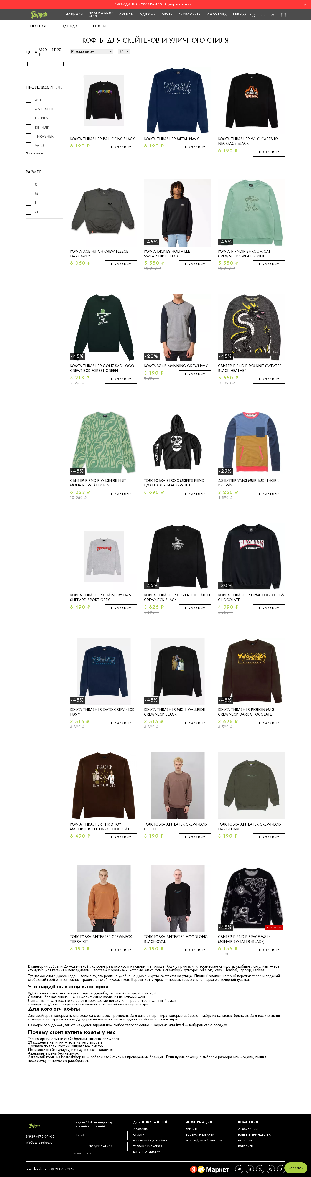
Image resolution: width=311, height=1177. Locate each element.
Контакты (245, 1146)
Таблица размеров (147, 1146)
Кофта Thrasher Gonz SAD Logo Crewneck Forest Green (102, 368)
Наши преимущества (254, 1134)
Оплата (139, 1134)
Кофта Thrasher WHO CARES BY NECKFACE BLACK (248, 141)
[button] (252, 15)
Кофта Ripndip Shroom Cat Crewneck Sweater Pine (244, 254)
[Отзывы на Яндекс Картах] (209, 1169)
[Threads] (271, 1169)
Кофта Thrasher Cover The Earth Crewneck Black (177, 597)
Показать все (34, 153)
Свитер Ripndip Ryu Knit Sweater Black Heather (250, 368)
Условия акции (82, 1153)
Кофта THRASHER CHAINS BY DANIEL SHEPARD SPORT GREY (103, 597)
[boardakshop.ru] (39, 15)
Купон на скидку (146, 1152)
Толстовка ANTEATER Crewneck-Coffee (175, 827)
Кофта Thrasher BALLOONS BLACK (102, 139)
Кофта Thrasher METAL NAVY (171, 139)
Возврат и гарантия (201, 1134)
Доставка (141, 1129)
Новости (245, 1140)
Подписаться (100, 1146)
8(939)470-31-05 (40, 1136)
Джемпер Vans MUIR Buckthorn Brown (248, 483)
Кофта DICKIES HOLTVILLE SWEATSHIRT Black (167, 254)
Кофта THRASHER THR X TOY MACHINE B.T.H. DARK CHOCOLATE (101, 827)
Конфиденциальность (204, 1140)
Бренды (240, 15)
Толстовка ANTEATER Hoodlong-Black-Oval (176, 939)
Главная (38, 26)
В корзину (121, 147)
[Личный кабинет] (273, 15)
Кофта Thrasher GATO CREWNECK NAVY (102, 712)
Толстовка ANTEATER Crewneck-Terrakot (101, 939)
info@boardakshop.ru (39, 1142)
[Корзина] (283, 15)
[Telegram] (250, 1169)
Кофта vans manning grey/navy (176, 366)
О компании (248, 1129)
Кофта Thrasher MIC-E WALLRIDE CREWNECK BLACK (174, 712)
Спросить (295, 1168)
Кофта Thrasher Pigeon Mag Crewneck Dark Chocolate (246, 712)
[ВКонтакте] (239, 1169)
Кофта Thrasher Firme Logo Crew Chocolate (251, 597)
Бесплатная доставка (150, 1140)
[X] (260, 1169)
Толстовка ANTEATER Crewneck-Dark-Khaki (249, 827)
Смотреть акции (178, 4)
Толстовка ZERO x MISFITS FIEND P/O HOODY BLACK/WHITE (174, 483)
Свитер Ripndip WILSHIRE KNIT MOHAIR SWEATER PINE (98, 483)
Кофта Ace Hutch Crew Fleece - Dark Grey (100, 254)
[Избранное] (263, 15)
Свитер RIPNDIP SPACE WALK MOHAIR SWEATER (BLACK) (244, 939)
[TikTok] (281, 1169)
